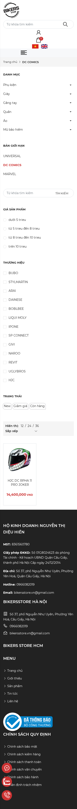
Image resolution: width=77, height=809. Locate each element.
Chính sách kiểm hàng (24, 754)
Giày (6, 94)
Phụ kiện (9, 85)
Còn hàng (37, 406)
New (7, 406)
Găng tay (10, 103)
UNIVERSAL (12, 156)
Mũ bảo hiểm (13, 129)
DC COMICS (12, 165)
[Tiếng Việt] (35, 46)
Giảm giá (20, 406)
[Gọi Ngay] (19, 795)
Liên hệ (12, 701)
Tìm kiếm (61, 193)
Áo (5, 121)
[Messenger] (19, 768)
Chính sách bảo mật (22, 746)
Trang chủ (10, 61)
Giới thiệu (14, 678)
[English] (44, 46)
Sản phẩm (14, 686)
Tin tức (12, 693)
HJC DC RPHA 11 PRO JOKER (20, 483)
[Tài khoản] (38, 33)
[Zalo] (19, 782)
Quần (7, 112)
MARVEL (9, 174)
